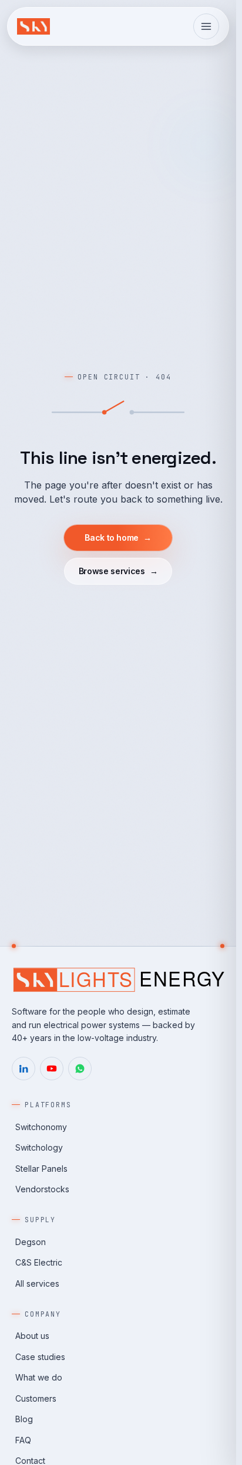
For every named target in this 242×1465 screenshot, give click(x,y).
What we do (38, 1377)
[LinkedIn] (23, 1068)
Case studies (40, 1357)
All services (37, 1283)
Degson (30, 1242)
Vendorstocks (42, 1189)
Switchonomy (41, 1127)
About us (32, 1336)
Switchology (39, 1147)
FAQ (23, 1440)
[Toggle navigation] (206, 26)
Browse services (118, 571)
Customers (35, 1398)
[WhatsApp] (80, 1068)
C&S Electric (38, 1262)
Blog (24, 1419)
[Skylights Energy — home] (33, 26)
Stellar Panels (41, 1169)
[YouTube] (51, 1068)
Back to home (118, 537)
